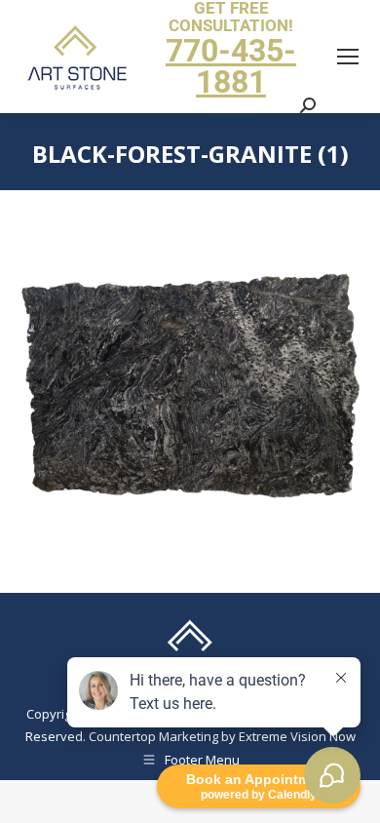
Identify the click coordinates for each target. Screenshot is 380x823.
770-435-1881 (231, 66)
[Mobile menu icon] (348, 56)
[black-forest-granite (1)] (190, 386)
